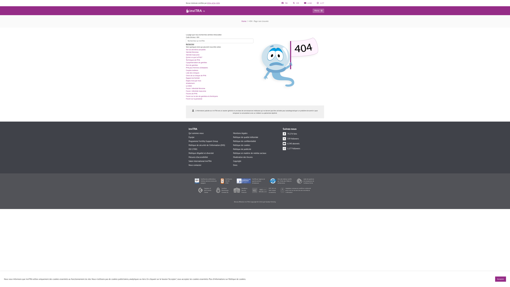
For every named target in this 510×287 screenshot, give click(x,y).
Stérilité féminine (192, 52)
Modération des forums (243, 157)
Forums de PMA (191, 93)
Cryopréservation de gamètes (196, 62)
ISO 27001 (193, 149)
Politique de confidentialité (244, 141)
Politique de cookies (241, 145)
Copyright (237, 161)
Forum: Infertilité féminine (195, 88)
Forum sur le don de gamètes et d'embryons (202, 96)
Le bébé (189, 86)
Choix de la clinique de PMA (196, 75)
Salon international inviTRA (200, 161)
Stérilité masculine (192, 55)
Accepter (500, 279)
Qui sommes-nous (196, 133)
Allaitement (190, 83)
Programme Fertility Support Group (203, 141)
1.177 (322, 3)
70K (286, 3)
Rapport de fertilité (193, 78)
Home (243, 21)
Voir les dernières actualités (196, 49)
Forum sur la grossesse (194, 99)
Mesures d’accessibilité (198, 157)
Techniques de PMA (193, 60)
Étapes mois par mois (193, 81)
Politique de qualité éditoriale (245, 137)
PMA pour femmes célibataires (197, 68)
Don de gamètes (192, 65)
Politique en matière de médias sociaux (249, 153)
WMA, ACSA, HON (213, 3)
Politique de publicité (242, 149)
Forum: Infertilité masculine (196, 91)
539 (297, 3)
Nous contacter (195, 165)
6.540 (309, 3)
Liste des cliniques (192, 73)
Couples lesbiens (192, 70)
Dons (235, 165)
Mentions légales (240, 133)
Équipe (191, 137)
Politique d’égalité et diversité (201, 153)
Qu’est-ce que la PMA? (194, 57)
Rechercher (190, 44)
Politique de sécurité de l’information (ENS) (207, 145)
